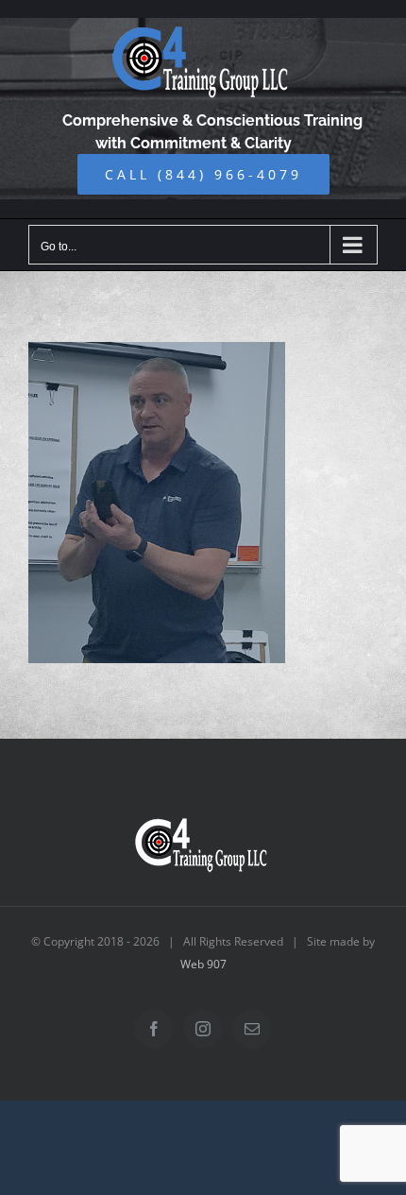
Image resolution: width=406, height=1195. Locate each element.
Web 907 (203, 964)
